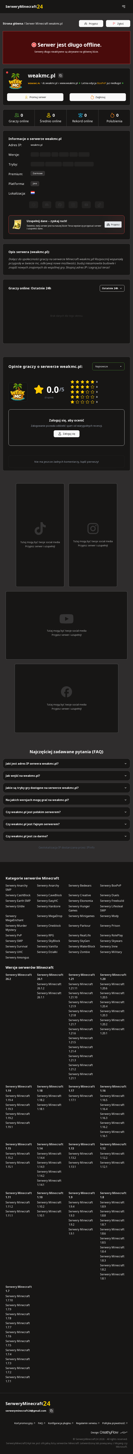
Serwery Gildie (15, 906)
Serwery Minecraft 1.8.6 (112, 1231)
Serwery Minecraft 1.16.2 (112, 1125)
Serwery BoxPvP (110, 885)
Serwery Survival (17, 946)
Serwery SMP (14, 941)
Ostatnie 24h (110, 288)
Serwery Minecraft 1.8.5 (112, 1240)
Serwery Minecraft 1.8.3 (112, 1258)
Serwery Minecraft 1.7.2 (18, 1370)
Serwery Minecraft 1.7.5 (18, 1343)
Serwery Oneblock (49, 926)
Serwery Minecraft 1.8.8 (112, 1213)
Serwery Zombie (79, 952)
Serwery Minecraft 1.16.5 (112, 1098)
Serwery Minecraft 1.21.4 (81, 1049)
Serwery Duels (109, 895)
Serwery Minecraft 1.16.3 (112, 1116)
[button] (123, 7)
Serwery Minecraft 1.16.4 (112, 1107)
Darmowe (38, 173)
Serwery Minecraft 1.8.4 (112, 1249)
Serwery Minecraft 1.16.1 (112, 1134)
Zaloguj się (69, 433)
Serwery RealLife (80, 935)
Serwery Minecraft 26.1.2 (49, 986)
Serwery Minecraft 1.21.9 (81, 1004)
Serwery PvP (14, 935)
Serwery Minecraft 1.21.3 (81, 1058)
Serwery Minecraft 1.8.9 (112, 1204)
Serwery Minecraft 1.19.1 (18, 1125)
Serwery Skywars (111, 941)
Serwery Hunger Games (79, 908)
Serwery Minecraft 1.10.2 (49, 1204)
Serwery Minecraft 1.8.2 (112, 1267)
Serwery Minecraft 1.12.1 (112, 1165)
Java (35, 183)
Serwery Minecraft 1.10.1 (49, 1213)
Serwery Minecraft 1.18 (50, 1089)
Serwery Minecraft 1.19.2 (18, 1116)
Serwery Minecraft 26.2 (19, 977)
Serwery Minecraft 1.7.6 (18, 1334)
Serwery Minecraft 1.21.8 (81, 1013)
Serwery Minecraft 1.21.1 (81, 1076)
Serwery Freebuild (112, 901)
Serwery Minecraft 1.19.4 (18, 1098)
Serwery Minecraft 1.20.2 (112, 1022)
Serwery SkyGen (79, 941)
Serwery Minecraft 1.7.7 (18, 1325)
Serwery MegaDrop (49, 916)
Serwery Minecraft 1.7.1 (18, 1379)
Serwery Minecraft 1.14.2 (49, 1174)
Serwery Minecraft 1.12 (113, 1146)
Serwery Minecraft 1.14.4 (49, 1156)
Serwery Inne (109, 946)
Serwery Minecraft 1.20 (113, 977)
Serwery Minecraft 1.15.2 (18, 1156)
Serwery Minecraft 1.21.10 (81, 995)
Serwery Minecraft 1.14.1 (49, 1183)
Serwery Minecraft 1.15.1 (18, 1165)
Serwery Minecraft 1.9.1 (81, 1231)
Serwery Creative (80, 895)
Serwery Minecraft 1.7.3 (18, 1361)
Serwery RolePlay (111, 935)
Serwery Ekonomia (81, 901)
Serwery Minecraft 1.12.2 (112, 1156)
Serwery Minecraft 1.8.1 (112, 1276)
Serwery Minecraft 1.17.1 (81, 1098)
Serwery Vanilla (47, 946)
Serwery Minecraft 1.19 (19, 1089)
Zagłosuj (100, 97)
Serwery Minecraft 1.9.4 (81, 1204)
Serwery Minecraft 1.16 (113, 1089)
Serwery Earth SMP (18, 901)
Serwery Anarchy (48, 885)
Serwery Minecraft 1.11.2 (18, 1204)
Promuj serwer (37, 97)
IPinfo (91, 847)
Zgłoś (120, 23)
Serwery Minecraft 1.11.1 (18, 1213)
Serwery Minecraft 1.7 (19, 1289)
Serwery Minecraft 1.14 (50, 1146)
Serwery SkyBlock (48, 941)
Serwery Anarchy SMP (17, 888)
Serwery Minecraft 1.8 (113, 1195)
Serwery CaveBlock (49, 895)
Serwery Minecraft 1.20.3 (112, 1013)
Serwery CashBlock (18, 895)
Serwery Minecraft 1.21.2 (81, 1067)
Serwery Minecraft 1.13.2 (81, 1156)
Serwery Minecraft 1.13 (82, 1146)
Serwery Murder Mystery (16, 928)
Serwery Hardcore (48, 906)
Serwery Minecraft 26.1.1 (49, 995)
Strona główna (13, 23)
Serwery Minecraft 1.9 (82, 1195)
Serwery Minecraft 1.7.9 (18, 1307)
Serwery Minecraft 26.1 (50, 977)
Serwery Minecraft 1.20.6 (112, 986)
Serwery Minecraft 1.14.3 (49, 1165)
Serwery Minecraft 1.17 (82, 1089)
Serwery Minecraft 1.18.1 (49, 1107)
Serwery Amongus (17, 957)
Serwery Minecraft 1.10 (50, 1195)
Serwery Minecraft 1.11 (19, 1195)
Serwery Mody (109, 916)
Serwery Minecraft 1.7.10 (18, 1298)
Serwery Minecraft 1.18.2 (49, 1098)
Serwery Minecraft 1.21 (82, 977)
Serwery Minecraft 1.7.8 (18, 1316)
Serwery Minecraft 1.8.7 (112, 1222)
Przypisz (93, 23)
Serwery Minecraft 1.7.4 (18, 1352)
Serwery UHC (14, 952)
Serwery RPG (45, 935)
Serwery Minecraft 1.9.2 (81, 1222)
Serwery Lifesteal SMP (111, 908)
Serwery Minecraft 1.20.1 (112, 1031)
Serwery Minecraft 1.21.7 (81, 1022)
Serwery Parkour (80, 926)
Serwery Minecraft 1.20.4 (112, 1004)
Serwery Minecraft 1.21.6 (81, 1031)
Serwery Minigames (82, 916)
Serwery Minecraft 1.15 (19, 1146)
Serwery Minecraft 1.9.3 (81, 1213)
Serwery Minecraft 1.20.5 (112, 995)
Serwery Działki (47, 952)
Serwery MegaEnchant (14, 918)
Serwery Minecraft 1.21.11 (81, 986)
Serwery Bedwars (80, 885)
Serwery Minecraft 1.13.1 (81, 1165)
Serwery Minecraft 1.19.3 (18, 1107)
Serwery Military (111, 952)
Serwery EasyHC (47, 901)
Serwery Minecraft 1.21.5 (81, 1040)
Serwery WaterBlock (82, 946)
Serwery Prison (110, 926)
